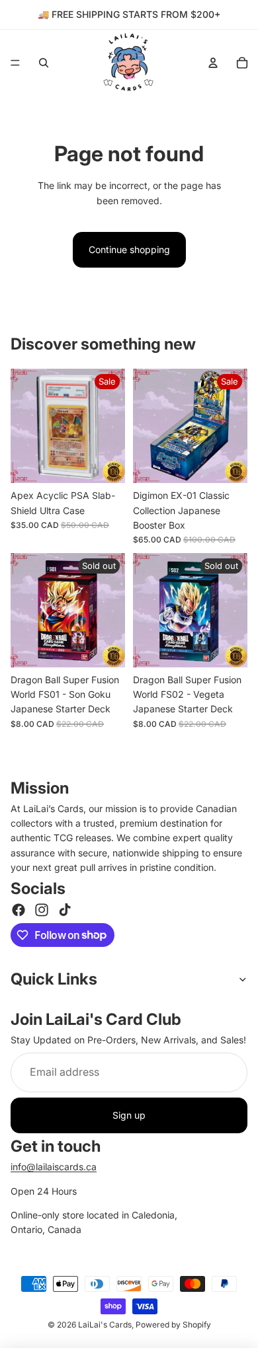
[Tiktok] (65, 910)
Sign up (129, 1115)
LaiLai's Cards (105, 1325)
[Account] (213, 62)
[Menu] (15, 63)
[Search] (43, 62)
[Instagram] (42, 910)
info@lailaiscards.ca (54, 1166)
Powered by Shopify (173, 1325)
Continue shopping (129, 249)
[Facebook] (18, 910)
